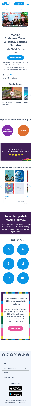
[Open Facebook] (3, 354)
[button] (14, 186)
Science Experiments (6, 9)
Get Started (15, 328)
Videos (14, 9)
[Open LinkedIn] (27, 354)
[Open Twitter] (15, 354)
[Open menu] (28, 3)
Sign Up (19, 4)
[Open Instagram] (7, 354)
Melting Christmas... (23, 9)
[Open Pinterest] (19, 354)
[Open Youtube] (11, 354)
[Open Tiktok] (23, 354)
